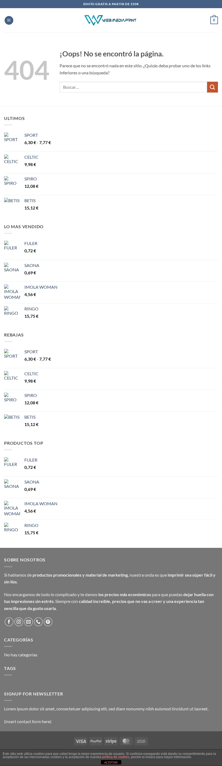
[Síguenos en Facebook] (9, 621)
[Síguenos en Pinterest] (48, 621)
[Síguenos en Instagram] (18, 621)
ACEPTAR (111, 762)
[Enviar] (212, 87)
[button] (9, 20)
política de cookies (115, 757)
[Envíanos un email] (28, 621)
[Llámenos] (38, 621)
